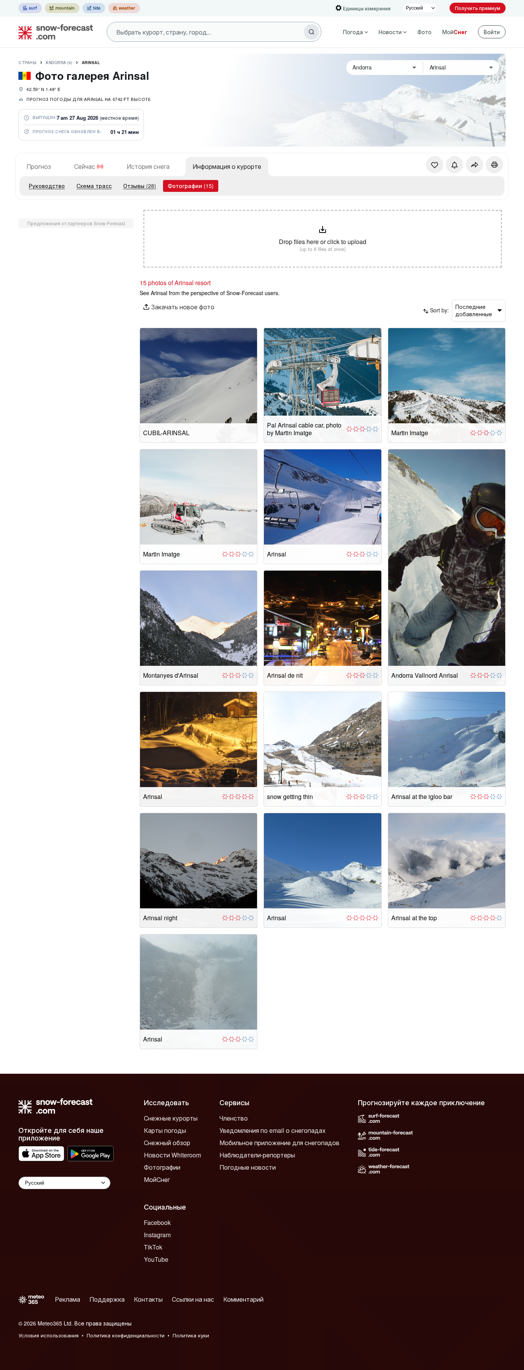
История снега (148, 166)
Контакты (148, 1299)
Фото (424, 32)
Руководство (47, 186)
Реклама (67, 1299)
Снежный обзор (167, 1142)
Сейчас (84, 166)
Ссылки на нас (193, 1299)
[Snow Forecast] (53, 32)
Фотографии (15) (191, 186)
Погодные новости (247, 1167)
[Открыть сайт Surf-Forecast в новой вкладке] (30, 8)
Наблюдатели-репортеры (257, 1154)
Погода (353, 32)
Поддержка (107, 1299)
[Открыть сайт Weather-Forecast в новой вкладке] (124, 8)
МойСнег (157, 1179)
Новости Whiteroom (172, 1154)
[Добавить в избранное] (434, 164)
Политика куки (191, 1335)
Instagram (157, 1234)
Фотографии (162, 1167)
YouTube (156, 1259)
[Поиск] (311, 32)
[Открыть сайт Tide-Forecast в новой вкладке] (93, 8)
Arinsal (91, 62)
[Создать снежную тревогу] (454, 164)
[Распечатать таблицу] (494, 164)
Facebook (157, 1222)
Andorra (59, 62)
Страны (27, 62)
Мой (454, 32)
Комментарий (243, 1299)
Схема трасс (94, 186)
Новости (390, 32)
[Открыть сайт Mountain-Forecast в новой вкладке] (62, 8)
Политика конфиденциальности (126, 1335)
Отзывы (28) (139, 186)
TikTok (153, 1247)
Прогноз (38, 166)
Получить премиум (477, 8)
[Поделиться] (474, 164)
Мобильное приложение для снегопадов (279, 1142)
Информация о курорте (227, 166)
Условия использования (48, 1335)
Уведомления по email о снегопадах (272, 1130)
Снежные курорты (171, 1118)
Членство (233, 1118)
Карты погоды (165, 1130)
